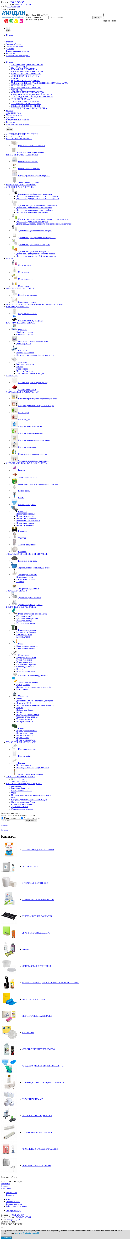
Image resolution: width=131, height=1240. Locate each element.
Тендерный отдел (13, 44)
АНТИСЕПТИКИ (19, 67)
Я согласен (6, 1238)
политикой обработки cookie (27, 1233)
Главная (9, 42)
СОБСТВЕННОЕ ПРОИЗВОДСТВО (27, 92)
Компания (5, 1184)
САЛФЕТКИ (17, 90)
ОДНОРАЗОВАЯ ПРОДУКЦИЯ (25, 81)
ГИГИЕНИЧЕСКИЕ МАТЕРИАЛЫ (27, 71)
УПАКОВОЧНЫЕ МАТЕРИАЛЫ (26, 104)
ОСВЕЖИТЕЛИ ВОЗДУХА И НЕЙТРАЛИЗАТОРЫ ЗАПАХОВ (39, 83)
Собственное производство (18, 55)
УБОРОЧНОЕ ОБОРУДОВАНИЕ (26, 101)
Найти (9, 130)
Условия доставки (14, 1204)
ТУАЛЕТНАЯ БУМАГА (21, 99)
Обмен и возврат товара (16, 1206)
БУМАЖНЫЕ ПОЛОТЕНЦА (24, 69)
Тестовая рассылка (31, 818)
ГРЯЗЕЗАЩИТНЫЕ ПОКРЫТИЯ (26, 74)
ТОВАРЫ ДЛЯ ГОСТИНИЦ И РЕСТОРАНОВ (32, 97)
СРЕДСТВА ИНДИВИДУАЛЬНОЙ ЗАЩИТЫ (31, 94)
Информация (6, 1188)
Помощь (4, 1186)
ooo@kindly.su (13, 7)
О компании (11, 1193)
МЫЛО (14, 78)
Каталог (9, 35)
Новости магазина (12, 818)
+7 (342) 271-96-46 (23, 4)
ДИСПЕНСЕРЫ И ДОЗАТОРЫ (25, 76)
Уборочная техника (14, 46)
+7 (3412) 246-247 (16, 2)
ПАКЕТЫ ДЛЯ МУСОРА (22, 85)
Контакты (10, 53)
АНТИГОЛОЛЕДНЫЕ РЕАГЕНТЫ (27, 64)
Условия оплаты (13, 1201)
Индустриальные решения (17, 51)
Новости (10, 1195)
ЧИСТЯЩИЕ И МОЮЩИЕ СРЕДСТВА (29, 108)
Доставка (10, 49)
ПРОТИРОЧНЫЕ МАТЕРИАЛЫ (26, 87)
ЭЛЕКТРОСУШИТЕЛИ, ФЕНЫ (25, 106)
